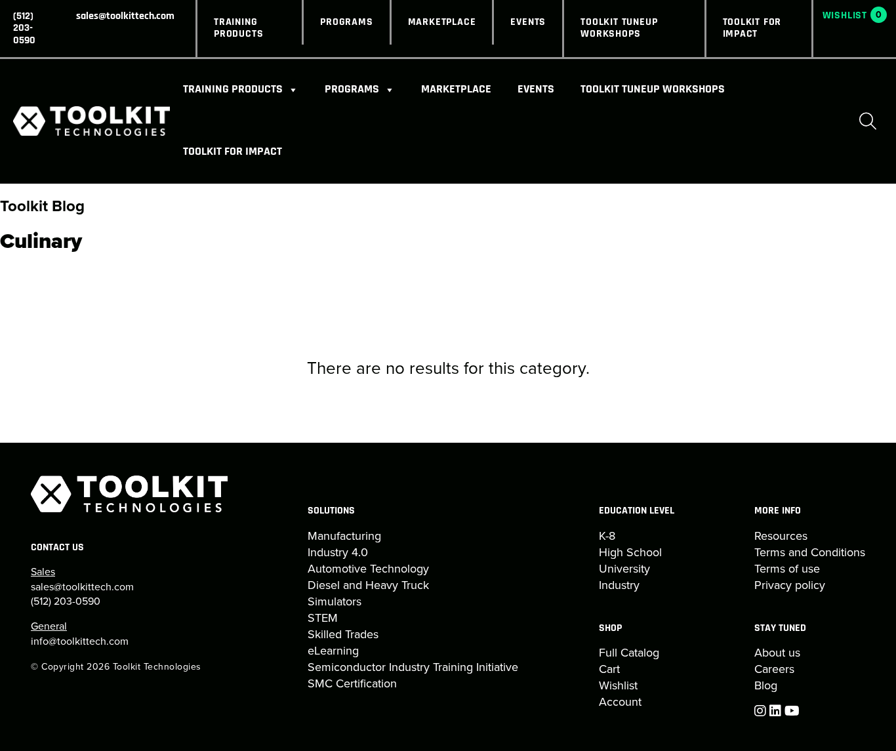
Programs (346, 22)
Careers (774, 668)
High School (630, 552)
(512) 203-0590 (24, 28)
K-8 (607, 535)
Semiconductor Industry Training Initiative (413, 667)
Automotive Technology (368, 568)
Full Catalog (629, 652)
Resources (780, 535)
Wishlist (618, 685)
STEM (323, 617)
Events (528, 22)
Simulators (334, 601)
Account (620, 701)
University (624, 568)
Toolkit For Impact (752, 28)
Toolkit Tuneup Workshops (618, 28)
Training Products (238, 28)
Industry (619, 585)
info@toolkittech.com (80, 641)
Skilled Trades (343, 634)
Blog (765, 685)
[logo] (91, 121)
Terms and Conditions (809, 552)
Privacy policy (789, 585)
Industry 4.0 (338, 552)
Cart (609, 668)
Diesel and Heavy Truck (368, 585)
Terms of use (787, 568)
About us (777, 652)
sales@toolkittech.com (125, 16)
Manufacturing (344, 535)
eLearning (333, 650)
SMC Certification (352, 683)
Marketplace (442, 22)
